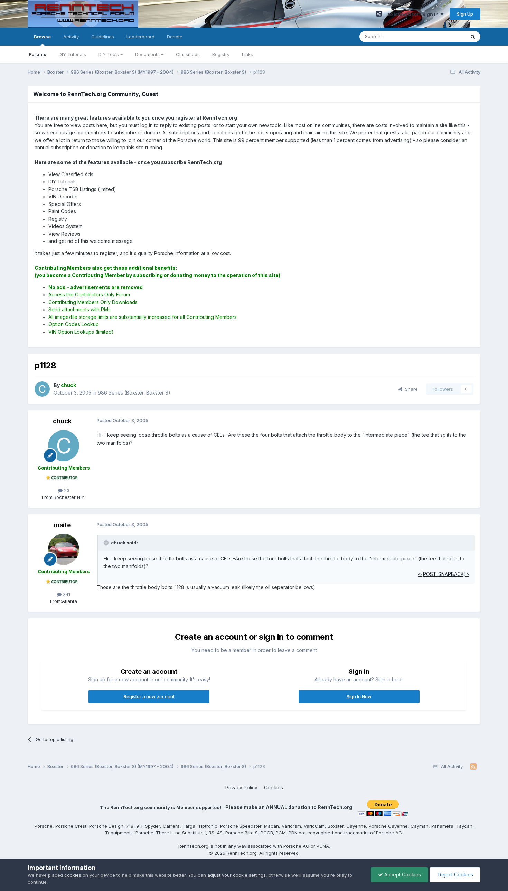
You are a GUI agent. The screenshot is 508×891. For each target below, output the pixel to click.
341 (66, 594)
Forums (37, 54)
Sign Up (465, 14)
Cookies (273, 787)
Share (410, 389)
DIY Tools (109, 54)
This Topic (445, 36)
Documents (148, 54)
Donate (174, 36)
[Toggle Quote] (107, 543)
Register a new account (149, 696)
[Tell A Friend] (379, 13)
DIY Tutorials (72, 54)
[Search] (472, 36)
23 (66, 490)
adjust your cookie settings (236, 875)
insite (62, 525)
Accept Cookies (402, 875)
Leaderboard (140, 36)
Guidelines (102, 36)
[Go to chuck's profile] (42, 389)
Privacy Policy (241, 787)
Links (247, 54)
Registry (220, 54)
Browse (42, 36)
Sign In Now (359, 696)
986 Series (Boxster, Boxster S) (134, 393)
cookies (72, 875)
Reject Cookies (455, 875)
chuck (62, 421)
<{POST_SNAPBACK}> (443, 574)
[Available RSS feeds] (473, 766)
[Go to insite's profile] (63, 549)
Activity (71, 36)
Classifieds (188, 54)
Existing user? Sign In (414, 14)
